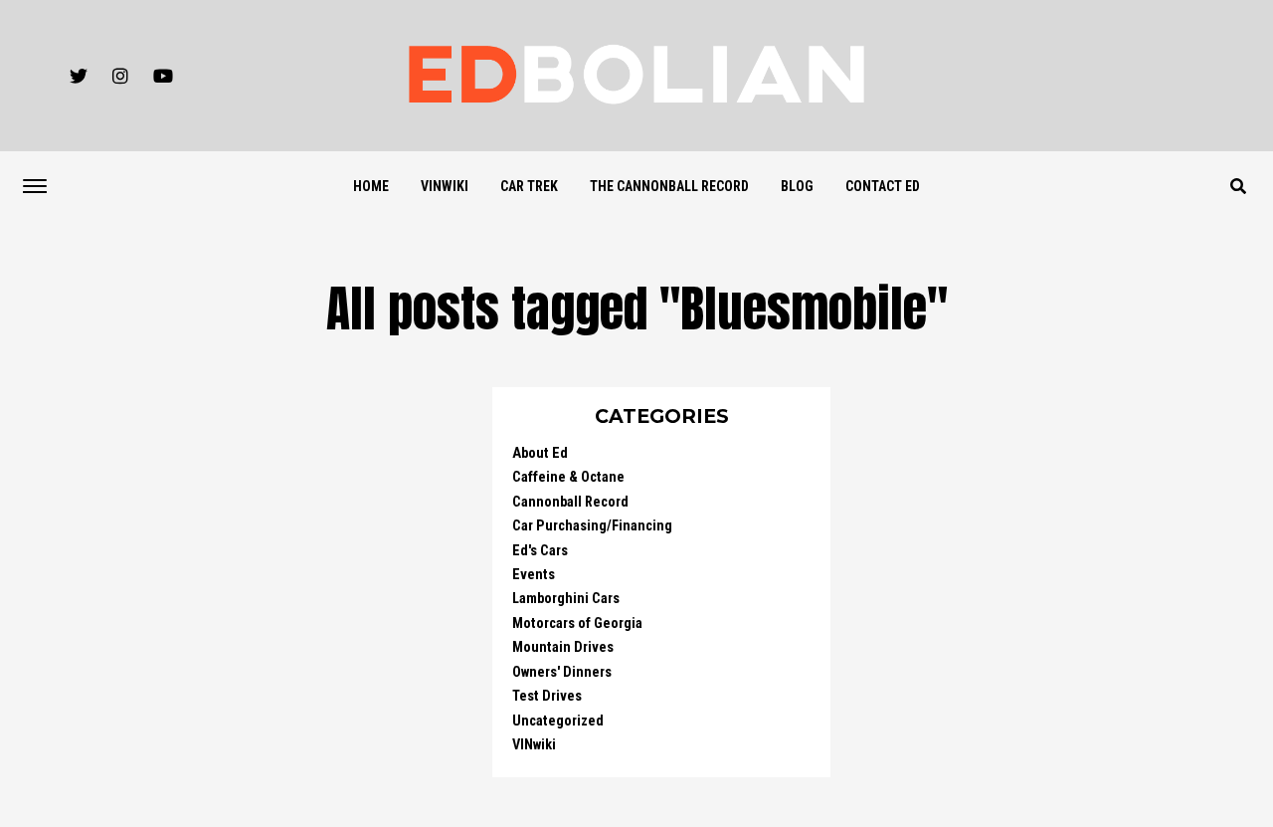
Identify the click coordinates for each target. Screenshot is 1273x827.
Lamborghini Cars (566, 598)
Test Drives (547, 696)
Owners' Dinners (562, 672)
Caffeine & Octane (568, 477)
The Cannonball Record (669, 186)
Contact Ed (882, 186)
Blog (797, 186)
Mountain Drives (563, 647)
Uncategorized (558, 721)
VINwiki (444, 186)
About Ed (540, 453)
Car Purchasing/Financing (592, 525)
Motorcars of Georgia (577, 623)
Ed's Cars (540, 550)
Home (371, 186)
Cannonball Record (570, 502)
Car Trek (529, 186)
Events (533, 574)
